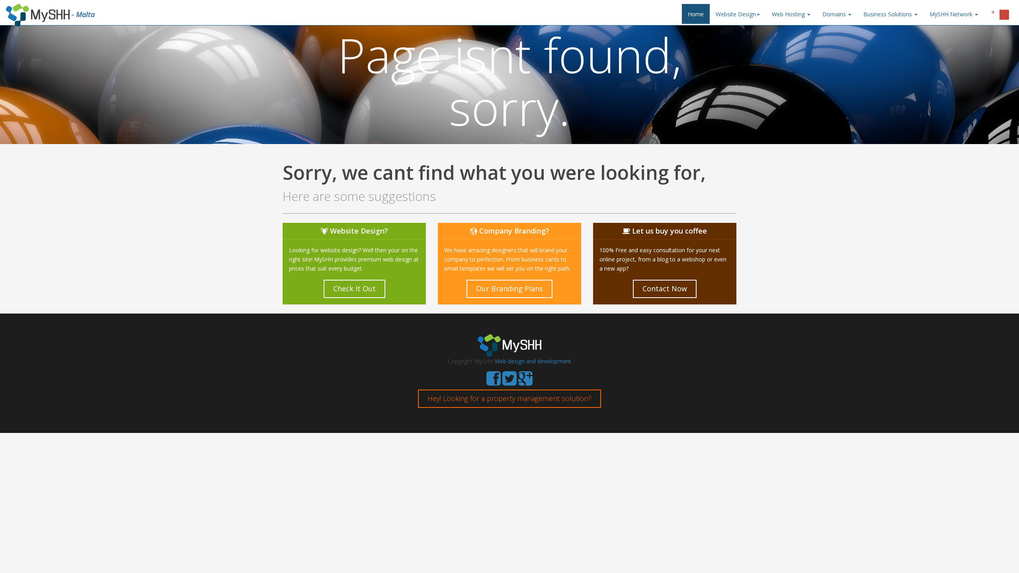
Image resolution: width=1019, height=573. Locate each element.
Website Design (736, 14)
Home (696, 14)
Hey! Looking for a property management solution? (509, 398)
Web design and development (533, 361)
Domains (834, 14)
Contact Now (664, 288)
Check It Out (354, 288)
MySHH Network (951, 14)
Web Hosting (789, 14)
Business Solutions (888, 14)
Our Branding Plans (509, 288)
